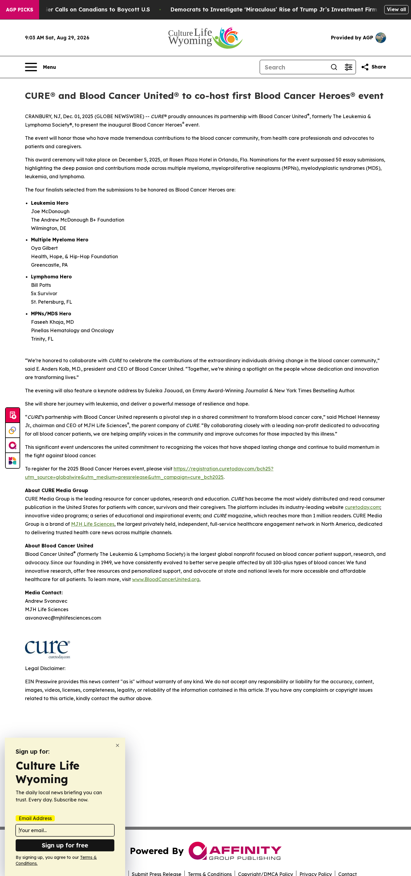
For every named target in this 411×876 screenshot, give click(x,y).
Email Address (35, 818)
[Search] (334, 67)
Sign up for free (65, 845)
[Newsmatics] (13, 460)
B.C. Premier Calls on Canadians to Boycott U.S (85, 9)
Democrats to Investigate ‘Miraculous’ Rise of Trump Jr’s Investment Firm (273, 9)
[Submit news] (13, 415)
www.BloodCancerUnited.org (165, 579)
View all (396, 9)
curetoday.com (362, 507)
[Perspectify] (13, 430)
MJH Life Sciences (92, 524)
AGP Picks (19, 10)
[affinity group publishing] (13, 445)
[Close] (117, 745)
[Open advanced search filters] (348, 67)
